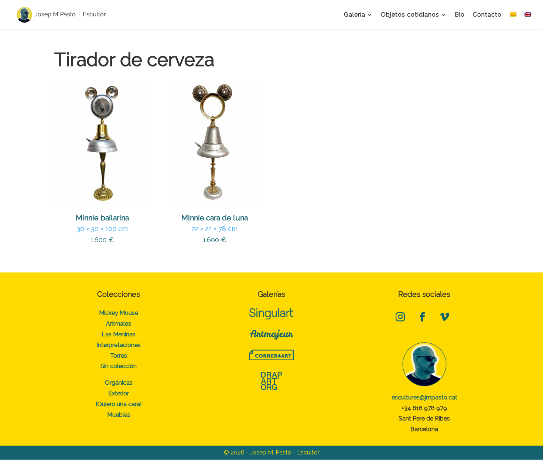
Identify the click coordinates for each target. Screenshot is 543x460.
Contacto (487, 15)
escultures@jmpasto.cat (424, 397)
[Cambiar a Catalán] (513, 21)
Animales (118, 323)
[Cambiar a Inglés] (528, 21)
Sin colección (118, 366)
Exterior (118, 393)
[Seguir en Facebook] (422, 317)
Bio (460, 15)
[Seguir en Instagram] (400, 317)
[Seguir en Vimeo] (445, 317)
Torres (118, 355)
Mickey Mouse (118, 312)
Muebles (118, 414)
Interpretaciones (118, 345)
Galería (354, 15)
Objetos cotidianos (410, 15)
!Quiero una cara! (118, 404)
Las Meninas (119, 334)
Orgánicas (119, 382)
